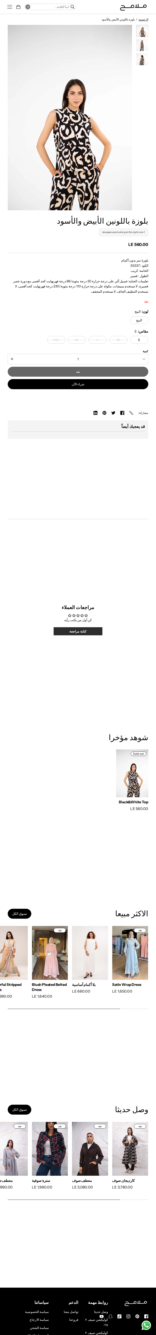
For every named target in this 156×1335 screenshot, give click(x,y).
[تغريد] (113, 412)
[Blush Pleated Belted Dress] (50, 953)
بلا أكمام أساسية (84, 984)
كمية (145, 351)
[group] (142, 31)
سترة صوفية (41, 1180)
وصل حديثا (101, 1312)
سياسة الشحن (39, 1328)
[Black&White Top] (132, 773)
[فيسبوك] (122, 412)
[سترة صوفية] (50, 1149)
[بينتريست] (104, 412)
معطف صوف (82, 1180)
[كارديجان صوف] (130, 1149)
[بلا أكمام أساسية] (90, 953)
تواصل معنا (71, 1312)
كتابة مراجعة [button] (77, 631)
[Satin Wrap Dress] (130, 953)
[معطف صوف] (90, 1149)
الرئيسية (143, 19)
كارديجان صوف (123, 1180)
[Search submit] (27, 7)
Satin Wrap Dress (126, 984)
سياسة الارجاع (39, 1320)
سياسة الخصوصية (37, 1312)
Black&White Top (133, 802)
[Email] (131, 412)
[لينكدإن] (95, 412)
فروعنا (73, 1320)
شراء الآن (78, 384)
